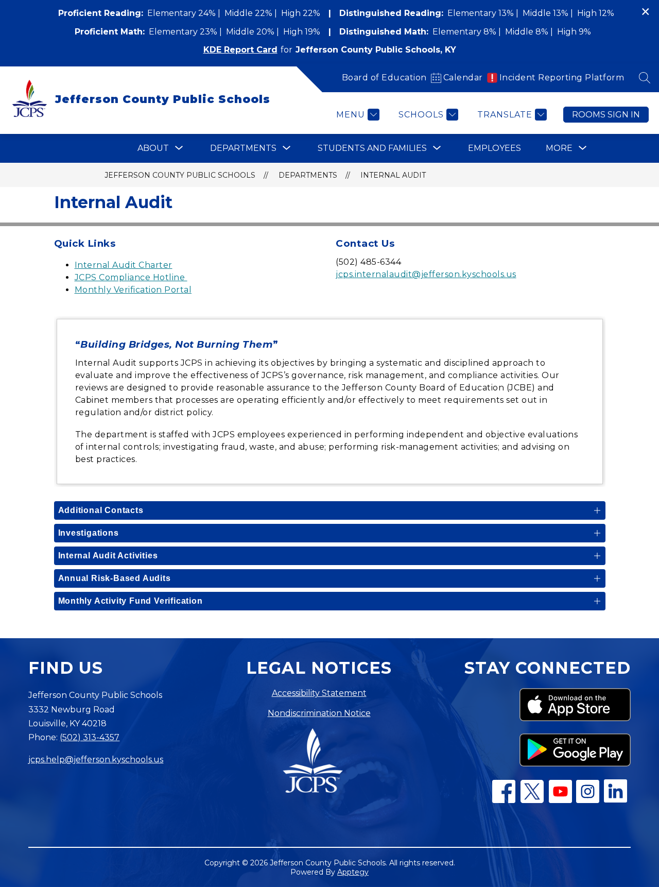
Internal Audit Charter (123, 265)
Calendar (463, 77)
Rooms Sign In (606, 115)
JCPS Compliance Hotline (131, 277)
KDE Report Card (240, 50)
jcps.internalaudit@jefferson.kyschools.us (426, 274)
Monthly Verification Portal (133, 290)
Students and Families (372, 148)
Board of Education (384, 77)
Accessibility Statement (319, 693)
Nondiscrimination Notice (319, 713)
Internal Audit (393, 175)
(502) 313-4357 (89, 737)
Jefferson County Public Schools (180, 175)
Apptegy (353, 872)
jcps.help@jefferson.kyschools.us (95, 759)
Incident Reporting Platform (562, 77)
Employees (494, 148)
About (153, 148)
